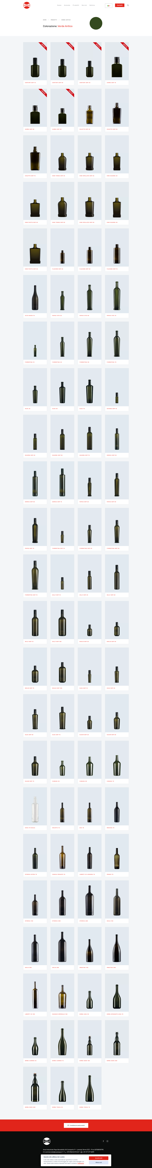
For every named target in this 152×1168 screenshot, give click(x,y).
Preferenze (81, 1163)
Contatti (120, 5)
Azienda (67, 5)
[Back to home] (26, 5)
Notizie (92, 5)
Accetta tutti (98, 1158)
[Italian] (108, 5)
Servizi (84, 5)
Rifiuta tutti (99, 1162)
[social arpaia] (103, 1141)
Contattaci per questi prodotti (77, 1125)
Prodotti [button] (76, 5)
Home (59, 5)
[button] (128, 5)
